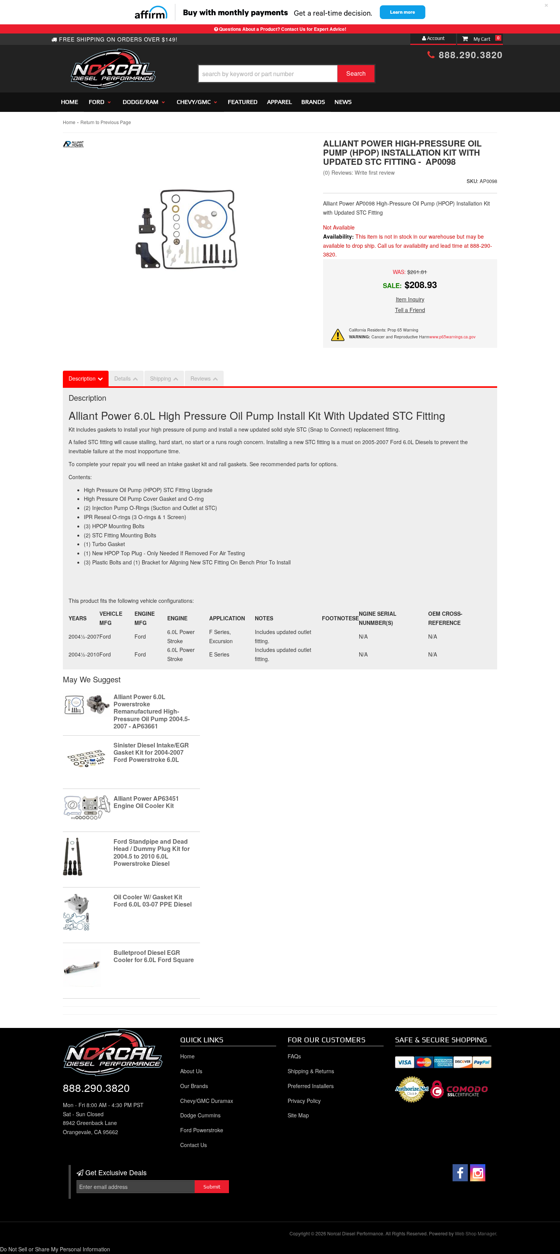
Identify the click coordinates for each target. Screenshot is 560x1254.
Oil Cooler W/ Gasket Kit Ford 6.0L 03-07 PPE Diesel (153, 900)
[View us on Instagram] (477, 1172)
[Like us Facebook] (460, 1172)
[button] (286, 73)
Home (69, 101)
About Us (191, 1071)
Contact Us (193, 1145)
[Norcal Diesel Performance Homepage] (113, 55)
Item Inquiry (410, 299)
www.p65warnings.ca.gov (452, 336)
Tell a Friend (410, 310)
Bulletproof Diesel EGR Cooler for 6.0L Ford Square (154, 956)
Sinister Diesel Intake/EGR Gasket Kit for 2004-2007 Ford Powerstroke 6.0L (151, 752)
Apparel (279, 101)
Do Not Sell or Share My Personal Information (55, 1249)
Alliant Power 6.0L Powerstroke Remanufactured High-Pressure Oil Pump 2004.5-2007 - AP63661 (152, 711)
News (343, 101)
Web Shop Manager (475, 1233)
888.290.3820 (469, 54)
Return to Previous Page (105, 122)
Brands (313, 101)
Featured (243, 101)
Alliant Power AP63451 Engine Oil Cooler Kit (146, 802)
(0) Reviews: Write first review (359, 172)
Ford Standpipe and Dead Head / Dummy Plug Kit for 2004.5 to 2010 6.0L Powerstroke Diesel (152, 852)
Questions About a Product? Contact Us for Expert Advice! (282, 28)
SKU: (472, 181)
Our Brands (194, 1086)
